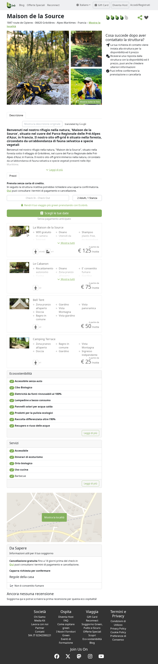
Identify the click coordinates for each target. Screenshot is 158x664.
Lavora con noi (39, 624)
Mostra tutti (68, 243)
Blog (21, 5)
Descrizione (16, 115)
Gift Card (102, 5)
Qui (9, 190)
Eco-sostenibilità (92, 639)
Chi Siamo (40, 617)
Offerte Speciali (36, 5)
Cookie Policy (118, 632)
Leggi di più (56, 169)
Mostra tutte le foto (90, 101)
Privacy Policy (118, 628)
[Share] (140, 18)
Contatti (39, 631)
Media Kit (39, 620)
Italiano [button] (84, 5)
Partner (39, 628)
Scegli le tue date (56, 213)
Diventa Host (120, 5)
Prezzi (13, 175)
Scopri (92, 635)
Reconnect (53, 5)
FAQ (66, 620)
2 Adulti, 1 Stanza (87, 198)
